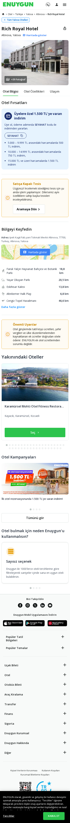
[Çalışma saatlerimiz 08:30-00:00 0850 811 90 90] (48, 3)
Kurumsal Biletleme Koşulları (35, 774)
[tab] (10, 91)
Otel (7, 675)
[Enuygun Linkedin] (42, 606)
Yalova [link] (29, 14)
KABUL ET (54, 816)
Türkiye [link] (19, 14)
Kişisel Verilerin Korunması (23, 770)
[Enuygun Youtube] (50, 606)
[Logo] (18, 5)
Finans (8, 714)
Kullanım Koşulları (51, 770)
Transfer (10, 704)
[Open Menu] (64, 4)
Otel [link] (10, 14)
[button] (35, 62)
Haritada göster (37, 252)
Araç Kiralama (13, 694)
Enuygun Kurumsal (16, 733)
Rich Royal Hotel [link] (56, 14)
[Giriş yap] (57, 4)
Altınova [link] (40, 14)
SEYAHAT (13, 136)
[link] (3, 14)
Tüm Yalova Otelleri (17, 19)
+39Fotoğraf (18, 79)
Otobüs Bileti (13, 684)
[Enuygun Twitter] (35, 606)
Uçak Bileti (11, 665)
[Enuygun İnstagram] (27, 606)
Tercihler (8, 816)
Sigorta (9, 723)
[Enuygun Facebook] (20, 606)
